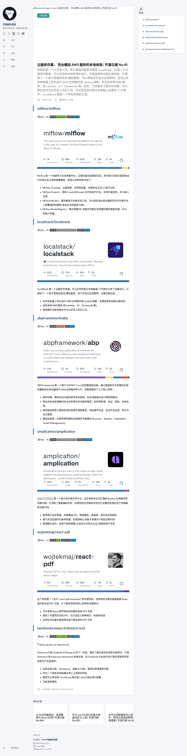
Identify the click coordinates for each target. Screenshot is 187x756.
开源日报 (43, 15)
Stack (39, 749)
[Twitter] (13, 34)
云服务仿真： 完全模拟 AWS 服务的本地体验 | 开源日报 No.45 (82, 65)
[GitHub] (4, 34)
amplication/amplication (156, 37)
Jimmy (45, 749)
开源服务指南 (9, 24)
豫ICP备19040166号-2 (41, 743)
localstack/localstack (155, 25)
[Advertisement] (83, 40)
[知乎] (23, 34)
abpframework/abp (154, 31)
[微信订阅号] (18, 34)
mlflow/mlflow (152, 19)
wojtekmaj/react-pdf (155, 43)
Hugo (39, 746)
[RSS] (9, 34)
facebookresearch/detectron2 (159, 49)
